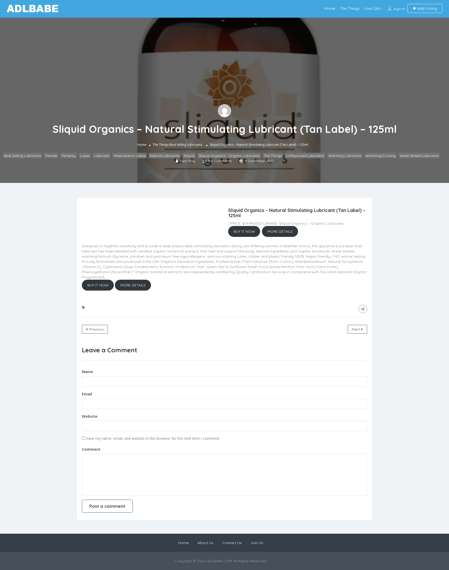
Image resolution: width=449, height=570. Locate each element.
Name (87, 371)
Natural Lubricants (164, 156)
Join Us (256, 542)
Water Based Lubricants (419, 156)
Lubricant (101, 156)
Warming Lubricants (344, 156)
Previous (96, 329)
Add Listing (426, 8)
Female (51, 156)
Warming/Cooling (380, 156)
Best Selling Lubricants (185, 144)
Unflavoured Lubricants (305, 156)
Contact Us (232, 542)
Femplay (69, 156)
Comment (91, 449)
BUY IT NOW (244, 231)
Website (89, 416)
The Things (350, 8)
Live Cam (372, 8)
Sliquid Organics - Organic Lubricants (229, 156)
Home (329, 8)
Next (356, 329)
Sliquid (189, 156)
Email (87, 393)
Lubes (85, 156)
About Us (205, 542)
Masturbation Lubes (130, 156)
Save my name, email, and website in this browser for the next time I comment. (153, 438)
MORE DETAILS (280, 231)
